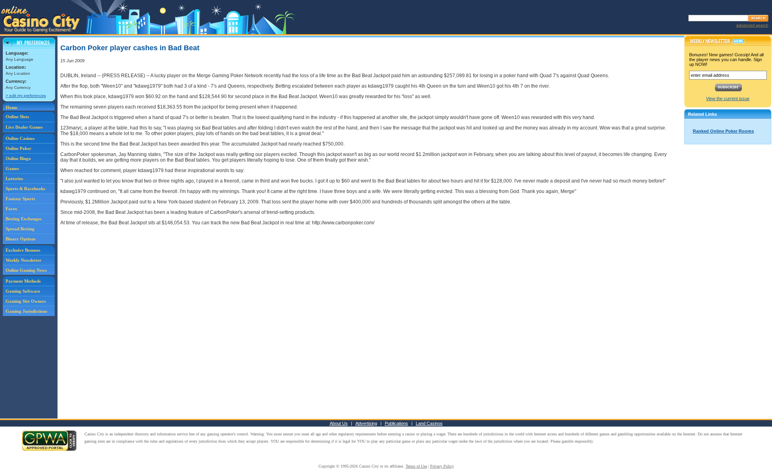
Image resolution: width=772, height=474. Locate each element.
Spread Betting (20, 228)
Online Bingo (18, 158)
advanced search (752, 25)
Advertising (366, 423)
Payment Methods (23, 281)
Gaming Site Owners (26, 301)
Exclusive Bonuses (23, 250)
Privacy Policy (442, 466)
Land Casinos (429, 423)
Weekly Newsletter (23, 260)
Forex (11, 208)
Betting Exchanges (23, 218)
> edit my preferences (26, 95)
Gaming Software (23, 291)
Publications (396, 423)
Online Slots (17, 116)
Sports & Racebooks (25, 188)
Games (12, 168)
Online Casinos (20, 138)
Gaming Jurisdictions (26, 311)
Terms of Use (416, 466)
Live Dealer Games (24, 127)
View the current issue (727, 98)
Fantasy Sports (20, 198)
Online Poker (18, 148)
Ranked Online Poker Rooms (723, 131)
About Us (339, 423)
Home (11, 107)
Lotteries (14, 178)
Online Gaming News (26, 270)
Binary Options (20, 238)
